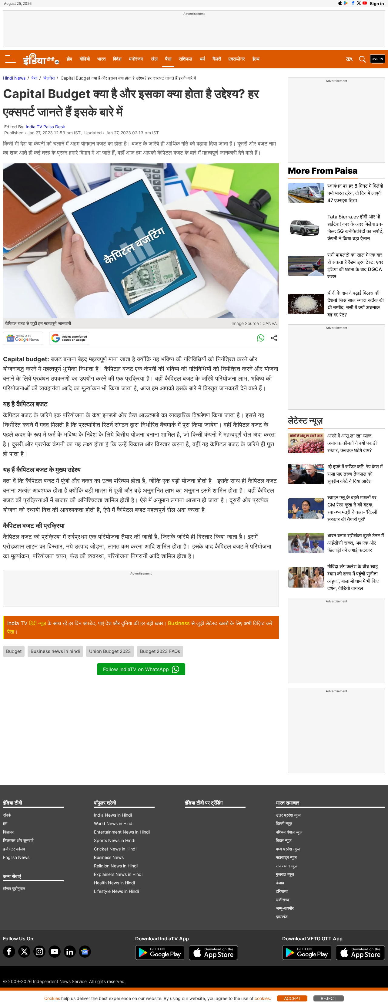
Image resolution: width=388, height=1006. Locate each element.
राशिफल (185, 59)
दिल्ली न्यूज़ (284, 823)
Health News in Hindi (114, 882)
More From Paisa (323, 170)
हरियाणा (282, 891)
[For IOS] (360, 952)
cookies (262, 998)
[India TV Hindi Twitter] (359, 3)
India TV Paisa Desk (45, 126)
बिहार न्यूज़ (284, 840)
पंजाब (280, 882)
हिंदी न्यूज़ (37, 623)
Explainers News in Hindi (118, 874)
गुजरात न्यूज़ (285, 874)
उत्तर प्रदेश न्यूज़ (288, 815)
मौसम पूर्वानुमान (14, 888)
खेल (154, 59)
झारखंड (282, 916)
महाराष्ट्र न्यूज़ (286, 857)
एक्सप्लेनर (237, 59)
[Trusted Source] (69, 338)
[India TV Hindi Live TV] (377, 59)
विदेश (117, 59)
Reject (328, 998)
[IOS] (340, 3)
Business (179, 623)
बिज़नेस (49, 77)
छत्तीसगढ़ (282, 899)
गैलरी (216, 59)
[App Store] (213, 952)
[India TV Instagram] (39, 951)
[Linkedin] (70, 951)
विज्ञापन (8, 831)
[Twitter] (24, 951)
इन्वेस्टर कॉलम (14, 848)
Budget (14, 651)
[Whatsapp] (260, 338)
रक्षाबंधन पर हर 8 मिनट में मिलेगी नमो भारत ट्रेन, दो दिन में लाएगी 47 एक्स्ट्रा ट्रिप (355, 193)
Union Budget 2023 (110, 651)
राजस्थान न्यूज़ (287, 865)
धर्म (202, 59)
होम (69, 59)
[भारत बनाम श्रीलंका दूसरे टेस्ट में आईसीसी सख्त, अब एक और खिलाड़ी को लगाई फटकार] (306, 543)
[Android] (346, 3)
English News (16, 857)
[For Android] (306, 952)
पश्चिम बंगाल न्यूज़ (289, 831)
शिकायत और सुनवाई (18, 840)
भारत (101, 59)
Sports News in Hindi (114, 840)
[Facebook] (9, 951)
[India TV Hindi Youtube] (365, 3)
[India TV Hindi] (41, 59)
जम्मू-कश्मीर (285, 908)
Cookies (52, 998)
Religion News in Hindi (116, 865)
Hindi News (14, 77)
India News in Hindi (113, 815)
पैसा (168, 59)
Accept (292, 998)
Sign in (377, 3)
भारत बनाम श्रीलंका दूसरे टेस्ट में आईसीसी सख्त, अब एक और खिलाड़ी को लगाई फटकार (355, 542)
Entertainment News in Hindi (122, 831)
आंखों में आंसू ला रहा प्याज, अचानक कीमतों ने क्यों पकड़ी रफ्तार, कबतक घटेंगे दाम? (352, 443)
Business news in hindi (55, 651)
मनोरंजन (136, 59)
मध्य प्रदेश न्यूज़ (288, 848)
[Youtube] (54, 951)
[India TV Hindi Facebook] (353, 3)
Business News (109, 857)
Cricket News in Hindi (115, 848)
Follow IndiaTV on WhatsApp (136, 669)
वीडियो (85, 59)
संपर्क (7, 815)
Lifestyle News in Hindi (116, 891)
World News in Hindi (113, 823)
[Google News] (23, 338)
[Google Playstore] (159, 952)
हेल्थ (256, 59)
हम (5, 823)
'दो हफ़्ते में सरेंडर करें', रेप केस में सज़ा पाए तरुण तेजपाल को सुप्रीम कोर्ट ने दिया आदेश (355, 474)
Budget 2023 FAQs (160, 651)
